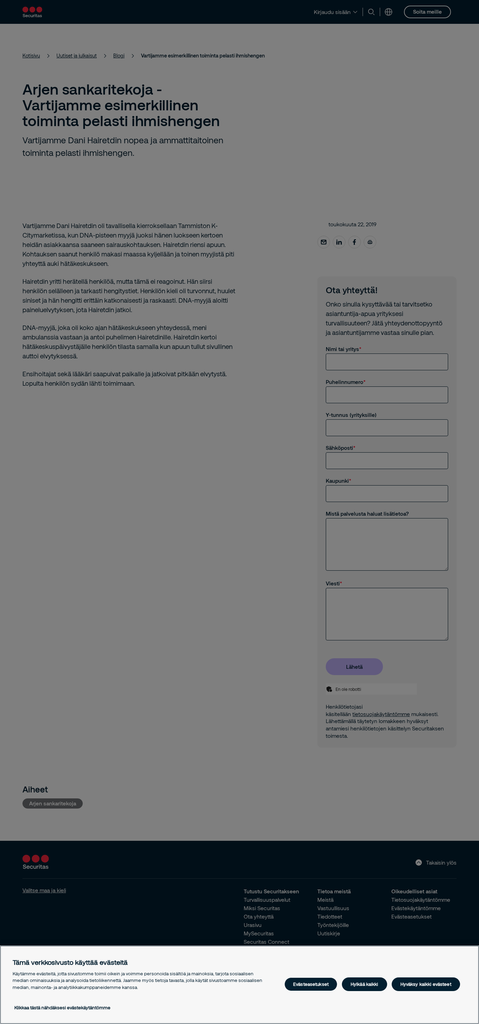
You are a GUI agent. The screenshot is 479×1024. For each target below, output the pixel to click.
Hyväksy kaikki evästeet (425, 984)
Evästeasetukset (311, 984)
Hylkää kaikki (364, 984)
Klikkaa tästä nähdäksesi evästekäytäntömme (62, 1007)
